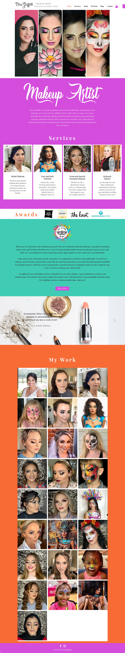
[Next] (114, 320)
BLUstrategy (68, 649)
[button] (116, 6)
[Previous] (10, 320)
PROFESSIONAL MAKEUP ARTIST (46, 6)
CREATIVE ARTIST (43, 3)
